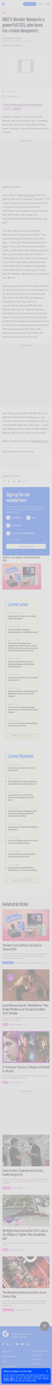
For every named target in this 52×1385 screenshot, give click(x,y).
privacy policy (9, 1379)
